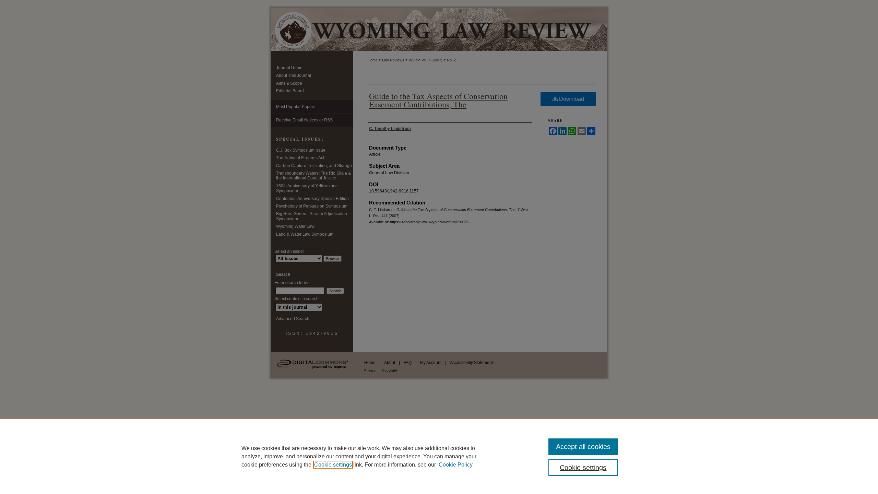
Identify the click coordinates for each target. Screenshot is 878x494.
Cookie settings (333, 465)
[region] (439, 456)
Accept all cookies (583, 446)
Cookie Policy (456, 465)
